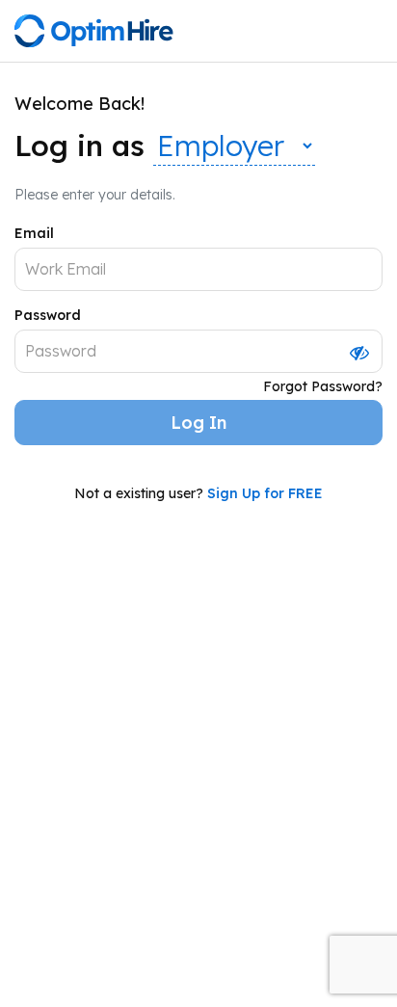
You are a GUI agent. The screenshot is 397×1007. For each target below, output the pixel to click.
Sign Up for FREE (265, 493)
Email (34, 233)
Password (47, 315)
